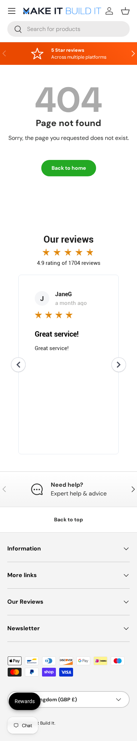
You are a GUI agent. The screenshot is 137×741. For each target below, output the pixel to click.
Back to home (69, 168)
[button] (125, 11)
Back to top (68, 519)
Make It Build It (39, 723)
